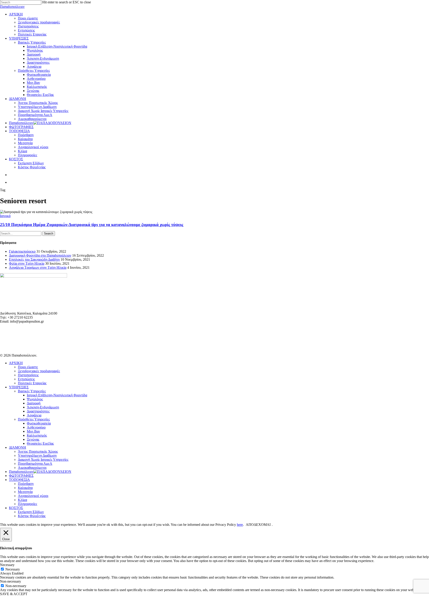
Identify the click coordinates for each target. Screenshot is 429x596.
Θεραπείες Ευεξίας (40, 443)
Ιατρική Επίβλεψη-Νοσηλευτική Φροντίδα (57, 395)
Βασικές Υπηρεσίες (32, 391)
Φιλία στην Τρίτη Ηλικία (26, 263)
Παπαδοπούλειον (12, 6)
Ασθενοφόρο (36, 427)
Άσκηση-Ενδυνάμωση (43, 407)
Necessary (12, 569)
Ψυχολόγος (35, 399)
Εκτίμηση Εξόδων (31, 512)
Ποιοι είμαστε (28, 367)
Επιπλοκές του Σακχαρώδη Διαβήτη (34, 259)
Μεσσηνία (25, 492)
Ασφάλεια (34, 415)
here (240, 524)
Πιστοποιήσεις (28, 375)
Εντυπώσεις (26, 379)
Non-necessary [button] (10, 581)
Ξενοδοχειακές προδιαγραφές (39, 371)
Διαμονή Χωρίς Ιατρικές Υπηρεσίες (43, 459)
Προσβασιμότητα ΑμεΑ (35, 463)
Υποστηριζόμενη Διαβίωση (37, 455)
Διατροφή (33, 403)
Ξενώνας (33, 439)
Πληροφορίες (27, 504)
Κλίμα (22, 500)
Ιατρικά (5, 216)
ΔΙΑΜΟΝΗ (17, 447)
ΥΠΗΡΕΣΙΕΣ (19, 387)
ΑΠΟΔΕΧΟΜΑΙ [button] (258, 524)
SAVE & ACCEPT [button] (13, 594)
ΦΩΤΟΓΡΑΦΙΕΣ (21, 476)
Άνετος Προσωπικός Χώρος (38, 451)
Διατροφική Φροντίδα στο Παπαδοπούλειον (40, 255)
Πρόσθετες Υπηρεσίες (34, 419)
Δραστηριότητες (38, 411)
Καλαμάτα (25, 488)
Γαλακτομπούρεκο (22, 251)
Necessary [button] (7, 565)
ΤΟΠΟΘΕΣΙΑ (19, 480)
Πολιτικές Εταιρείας (32, 383)
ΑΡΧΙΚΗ (16, 363)
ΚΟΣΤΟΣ (16, 508)
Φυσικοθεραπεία (39, 423)
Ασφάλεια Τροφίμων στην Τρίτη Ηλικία (37, 267)
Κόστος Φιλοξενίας (32, 516)
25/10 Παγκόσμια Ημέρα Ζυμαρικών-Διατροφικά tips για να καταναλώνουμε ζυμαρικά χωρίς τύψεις (91, 224)
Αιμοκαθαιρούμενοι (32, 467)
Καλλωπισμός (37, 435)
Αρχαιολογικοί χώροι (33, 496)
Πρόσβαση (26, 484)
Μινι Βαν (33, 431)
